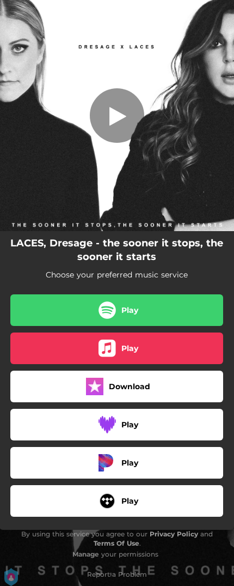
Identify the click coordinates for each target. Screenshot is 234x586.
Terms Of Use (116, 543)
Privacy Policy (174, 534)
